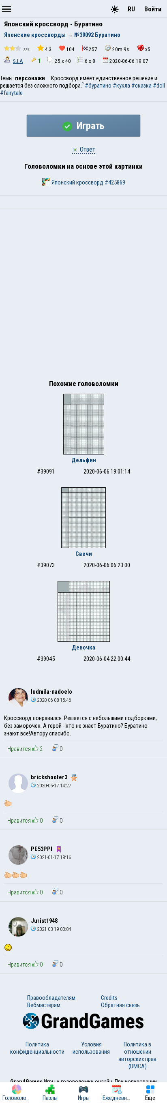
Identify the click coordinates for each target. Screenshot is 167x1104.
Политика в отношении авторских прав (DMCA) (137, 1055)
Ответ (86, 149)
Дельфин (83, 460)
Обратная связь (120, 1005)
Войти (152, 9)
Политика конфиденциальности (37, 1048)
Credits (109, 997)
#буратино (98, 85)
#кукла (121, 85)
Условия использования (91, 1048)
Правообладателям (51, 997)
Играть (89, 125)
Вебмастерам (43, 1005)
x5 (147, 49)
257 (93, 49)
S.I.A (18, 61)
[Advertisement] (83, 295)
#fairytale (11, 92)
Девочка (83, 647)
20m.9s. (121, 49)
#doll (159, 85)
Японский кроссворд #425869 (87, 182)
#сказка (141, 85)
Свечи (83, 553)
